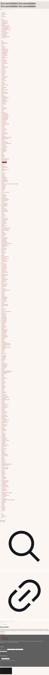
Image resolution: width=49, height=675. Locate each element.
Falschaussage (4, 178)
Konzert (3, 292)
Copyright (3, 126)
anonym (3, 64)
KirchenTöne (4, 277)
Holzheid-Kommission (5, 245)
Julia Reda (3, 269)
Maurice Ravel (4, 322)
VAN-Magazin (4, 489)
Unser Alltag (4, 31)
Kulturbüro (3, 295)
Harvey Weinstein (4, 237)
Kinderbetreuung (4, 275)
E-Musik (3, 156)
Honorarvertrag (4, 249)
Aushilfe (3, 78)
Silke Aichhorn (4, 425)
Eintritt (3, 157)
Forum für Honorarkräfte (5, 192)
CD (2, 105)
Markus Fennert (4, 317)
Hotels (3, 250)
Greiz (3, 217)
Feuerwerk (3, 186)
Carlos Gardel (4, 103)
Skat (2, 431)
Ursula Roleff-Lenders (5, 486)
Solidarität (3, 436)
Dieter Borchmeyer (5, 146)
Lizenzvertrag (4, 308)
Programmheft (4, 392)
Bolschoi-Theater (4, 96)
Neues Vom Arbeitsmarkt (6, 26)
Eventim (3, 174)
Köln (2, 287)
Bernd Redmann (4, 91)
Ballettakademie (4, 87)
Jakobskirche (4, 260)
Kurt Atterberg (4, 299)
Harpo (3, 236)
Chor (2, 111)
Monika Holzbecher (5, 336)
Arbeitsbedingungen (5, 66)
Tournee (3, 469)
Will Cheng (3, 508)
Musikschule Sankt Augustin (6, 347)
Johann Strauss (4, 266)
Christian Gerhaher (5, 113)
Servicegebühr (4, 421)
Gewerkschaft (4, 208)
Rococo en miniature (5, 404)
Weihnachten (4, 502)
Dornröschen (4, 151)
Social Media (4, 434)
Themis (3, 461)
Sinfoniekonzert (4, 429)
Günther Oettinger (4, 218)
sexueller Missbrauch (5, 422)
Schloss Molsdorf (4, 412)
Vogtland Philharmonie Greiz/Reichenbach (8, 499)
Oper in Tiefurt (4, 627)
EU (2, 171)
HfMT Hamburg (4, 240)
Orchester (3, 362)
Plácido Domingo (4, 378)
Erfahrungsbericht (4, 23)
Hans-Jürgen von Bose (5, 230)
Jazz (2, 262)
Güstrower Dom (4, 223)
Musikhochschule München (6, 343)
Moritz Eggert (4, 337)
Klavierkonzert (4, 285)
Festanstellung (4, 184)
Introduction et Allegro (5, 256)
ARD (3, 69)
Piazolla (3, 375)
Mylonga (3, 349)
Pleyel (3, 380)
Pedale (3, 369)
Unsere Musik (4, 35)
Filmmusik (3, 187)
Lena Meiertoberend (5, 304)
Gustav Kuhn (4, 221)
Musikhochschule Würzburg (6, 344)
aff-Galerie (3, 47)
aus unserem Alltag (5, 76)
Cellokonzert (4, 107)
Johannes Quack (4, 267)
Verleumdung (4, 493)
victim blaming (4, 496)
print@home (4, 386)
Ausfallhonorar (4, 77)
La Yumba (3, 301)
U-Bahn (3, 474)
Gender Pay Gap (4, 204)
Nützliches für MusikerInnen (6, 29)
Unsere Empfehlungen (5, 32)
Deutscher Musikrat (5, 142)
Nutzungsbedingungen (5, 639)
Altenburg (3, 56)
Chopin (3, 109)
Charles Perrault (4, 108)
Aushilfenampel (4, 80)
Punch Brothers (4, 394)
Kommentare (4, 288)
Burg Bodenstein (4, 101)
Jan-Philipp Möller (5, 261)
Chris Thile (3, 112)
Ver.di (3, 491)
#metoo (3, 19)
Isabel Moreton (4, 257)
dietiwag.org (4, 147)
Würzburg (3, 509)
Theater (3, 459)
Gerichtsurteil (4, 206)
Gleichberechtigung (5, 209)
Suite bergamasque (5, 455)
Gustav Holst (4, 220)
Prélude (3, 384)
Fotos (3, 193)
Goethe (3, 212)
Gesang (3, 207)
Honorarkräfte (4, 248)
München (3, 341)
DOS (2, 152)
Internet (3, 254)
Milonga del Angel (5, 329)
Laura (3, 517)
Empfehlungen (4, 163)
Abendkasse (4, 46)
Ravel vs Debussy (4, 396)
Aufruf (3, 75)
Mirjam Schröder (4, 331)
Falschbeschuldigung (5, 180)
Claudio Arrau (4, 122)
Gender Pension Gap (5, 205)
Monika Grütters (4, 335)
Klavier (3, 282)
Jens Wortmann (4, 264)
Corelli (3, 127)
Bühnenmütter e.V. (5, 100)
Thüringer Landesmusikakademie (7, 463)
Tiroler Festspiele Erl (5, 467)
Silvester (3, 427)
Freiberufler (3, 196)
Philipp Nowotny (4, 373)
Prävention (3, 382)
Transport (3, 471)
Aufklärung (3, 74)
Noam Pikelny (4, 355)
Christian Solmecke (5, 114)
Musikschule (4, 345)
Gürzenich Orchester (5, 219)
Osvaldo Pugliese (4, 366)
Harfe (3, 231)
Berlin (3, 90)
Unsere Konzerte (4, 33)
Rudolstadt (3, 407)
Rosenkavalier (4, 405)
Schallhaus (3, 410)
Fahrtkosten (3, 176)
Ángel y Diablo (4, 60)
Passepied (3, 368)
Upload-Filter (4, 483)
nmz (2, 354)
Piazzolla (3, 376)
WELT (3, 504)
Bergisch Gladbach (5, 89)
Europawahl (4, 173)
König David (4, 291)
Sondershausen (4, 438)
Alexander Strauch (5, 52)
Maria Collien (4, 316)
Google (3, 213)
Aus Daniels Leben (5, 20)
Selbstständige (4, 418)
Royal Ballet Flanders (5, 406)
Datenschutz (4, 136)
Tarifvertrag (3, 458)
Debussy (3, 139)
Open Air (3, 360)
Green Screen (4, 215)
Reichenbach (4, 398)
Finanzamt (3, 188)
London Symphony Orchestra (6, 311)
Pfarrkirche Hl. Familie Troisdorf (7, 370)
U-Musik (3, 475)
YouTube (3, 510)
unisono (3, 479)
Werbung (3, 505)
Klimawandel (4, 286)
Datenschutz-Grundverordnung (6, 137)
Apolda (3, 65)
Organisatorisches (4, 364)
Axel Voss (3, 83)
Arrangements (4, 70)
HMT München (4, 244)
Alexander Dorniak (5, 50)
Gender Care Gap (4, 202)
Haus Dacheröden (4, 238)
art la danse (3, 72)
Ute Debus (3, 487)
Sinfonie (3, 428)
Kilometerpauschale (5, 274)
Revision (3, 400)
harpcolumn (4, 235)
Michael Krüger (4, 325)
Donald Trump (4, 150)
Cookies (3, 125)
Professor (3, 388)
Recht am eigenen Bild (5, 397)
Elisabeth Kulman (4, 159)
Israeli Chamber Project (5, 258)
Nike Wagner (4, 353)
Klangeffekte (4, 280)
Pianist (3, 374)
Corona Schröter (4, 128)
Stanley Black (4, 446)
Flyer (2, 190)
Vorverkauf (3, 500)
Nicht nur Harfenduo (5, 27)
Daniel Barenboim (4, 133)
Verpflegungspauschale (5, 494)
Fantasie (3, 182)
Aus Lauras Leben (5, 22)
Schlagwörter (4, 14)
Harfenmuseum (4, 233)
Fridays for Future (4, 198)
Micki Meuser (4, 326)
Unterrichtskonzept (5, 481)
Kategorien (3, 12)
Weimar (3, 503)
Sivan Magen (4, 430)
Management (4, 314)
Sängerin (3, 409)
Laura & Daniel (4, 516)
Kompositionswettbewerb (6, 289)
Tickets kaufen (2, 668)
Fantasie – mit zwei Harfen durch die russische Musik (10, 183)
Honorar (3, 246)
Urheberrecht (4, 484)
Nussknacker (4, 357)
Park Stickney (4, 367)
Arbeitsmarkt (4, 68)
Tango (3, 456)
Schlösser (3, 413)
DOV (3, 153)
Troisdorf (3, 472)
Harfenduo (3, 24)
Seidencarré (3, 417)
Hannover (3, 226)
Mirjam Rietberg (4, 330)
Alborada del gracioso (5, 49)
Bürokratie (3, 102)
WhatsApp (3, 506)
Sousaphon (3, 441)
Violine (3, 497)
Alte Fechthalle (4, 53)
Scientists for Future (5, 416)
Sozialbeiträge (4, 442)
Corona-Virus (4, 130)
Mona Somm (4, 333)
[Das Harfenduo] (18, 4)
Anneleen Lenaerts (5, 63)
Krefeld (3, 294)
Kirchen (3, 276)
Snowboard (3, 432)
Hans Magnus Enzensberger (6, 227)
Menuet (3, 324)
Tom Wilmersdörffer (5, 468)
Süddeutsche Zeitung (5, 454)
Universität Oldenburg (5, 480)
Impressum (3, 252)
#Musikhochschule (5, 43)
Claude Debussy (4, 121)
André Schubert (4, 59)
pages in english (4, 30)
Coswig (3, 131)
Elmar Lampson (4, 161)
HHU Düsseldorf (4, 242)
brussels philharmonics (5, 97)
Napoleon (3, 350)
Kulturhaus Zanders (5, 297)
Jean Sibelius (4, 263)
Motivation (3, 338)
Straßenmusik (4, 450)
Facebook (3, 175)
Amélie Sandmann (5, 57)
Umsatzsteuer (4, 477)
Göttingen (3, 214)
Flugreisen (3, 189)
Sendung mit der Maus (5, 419)
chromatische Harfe (5, 119)
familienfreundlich (4, 181)
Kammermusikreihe (5, 271)
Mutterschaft (4, 348)
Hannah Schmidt (4, 225)
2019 (2, 45)
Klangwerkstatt (4, 281)
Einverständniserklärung (5, 158)
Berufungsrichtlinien (5, 93)
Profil (3, 390)
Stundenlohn (4, 453)
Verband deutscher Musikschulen (7, 492)
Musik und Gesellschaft (5, 25)
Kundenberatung (4, 298)
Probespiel (3, 387)
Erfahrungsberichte (5, 167)
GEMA (3, 201)
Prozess (3, 393)
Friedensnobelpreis (5, 200)
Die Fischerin (4, 144)
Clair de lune (4, 120)
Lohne (3, 310)
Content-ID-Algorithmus (5, 124)
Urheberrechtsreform (5, 485)
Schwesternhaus (4, 415)
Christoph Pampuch (5, 116)
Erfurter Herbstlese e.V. (5, 169)
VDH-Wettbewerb (4, 490)
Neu (2, 351)
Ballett (3, 85)
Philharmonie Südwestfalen (6, 372)
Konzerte (3, 293)
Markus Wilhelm (4, 319)
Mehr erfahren (3, 634)
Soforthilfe (3, 435)
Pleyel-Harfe (4, 381)
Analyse (3, 58)
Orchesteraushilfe (4, 363)
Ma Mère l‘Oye (4, 313)
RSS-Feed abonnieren (3, 653)
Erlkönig (3, 170)
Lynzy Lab (3, 312)
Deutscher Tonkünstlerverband (6, 143)
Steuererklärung (4, 448)
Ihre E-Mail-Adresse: (3, 649)
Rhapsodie (3, 403)
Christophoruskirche (5, 118)
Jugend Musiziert (4, 268)
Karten (3, 273)
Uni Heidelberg (4, 478)
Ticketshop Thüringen (5, 465)
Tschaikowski (4, 473)
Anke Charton (4, 62)
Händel (3, 224)
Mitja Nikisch (4, 332)
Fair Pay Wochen (4, 177)
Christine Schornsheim (5, 115)
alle (2, 18)
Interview (3, 255)
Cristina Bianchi (4, 132)
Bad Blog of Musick (5, 84)
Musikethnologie (4, 342)
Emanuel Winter (4, 162)
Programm (3, 391)
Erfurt (3, 168)
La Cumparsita (4, 300)
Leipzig (3, 302)
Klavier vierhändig (5, 283)
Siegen (3, 423)
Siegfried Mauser (4, 424)
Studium (3, 452)
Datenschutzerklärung (5, 138)
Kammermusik (4, 270)
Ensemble (3, 165)
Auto (2, 81)
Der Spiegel (4, 140)
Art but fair (3, 71)
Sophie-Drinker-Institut (5, 440)
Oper (2, 361)
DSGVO (3, 155)
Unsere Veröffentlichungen (6, 36)
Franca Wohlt (4, 194)
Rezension (3, 401)
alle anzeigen (4, 16)
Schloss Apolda (4, 411)
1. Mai (3, 44)
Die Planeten (4, 145)
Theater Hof (4, 460)
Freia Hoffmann (4, 195)
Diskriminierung (4, 149)
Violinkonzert (4, 498)
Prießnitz (3, 385)
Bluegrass (3, 95)
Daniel (3, 514)
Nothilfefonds (4, 356)
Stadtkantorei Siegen (5, 444)
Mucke (3, 339)
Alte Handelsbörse (5, 54)
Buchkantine (4, 99)
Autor (3, 15)
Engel (3, 164)
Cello (3, 106)
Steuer (3, 447)
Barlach (3, 88)
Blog (2, 94)
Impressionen (4, 251)
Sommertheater (4, 437)
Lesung (3, 306)
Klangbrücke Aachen (5, 279)
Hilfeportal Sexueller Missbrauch (7, 243)
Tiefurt (3, 466)
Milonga (3, 328)
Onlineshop (3, 359)
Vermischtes (4, 37)
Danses (3, 134)
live (2, 307)
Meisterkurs (3, 323)
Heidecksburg (4, 239)
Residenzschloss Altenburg (6, 399)
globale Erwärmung (5, 211)
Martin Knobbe (4, 320)
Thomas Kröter (4, 462)
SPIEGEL (3, 443)
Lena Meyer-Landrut (5, 305)
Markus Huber (4, 318)
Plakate (3, 379)
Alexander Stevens (5, 51)
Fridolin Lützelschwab (5, 199)
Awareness (3, 82)
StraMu (3, 449)
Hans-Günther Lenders (5, 229)
